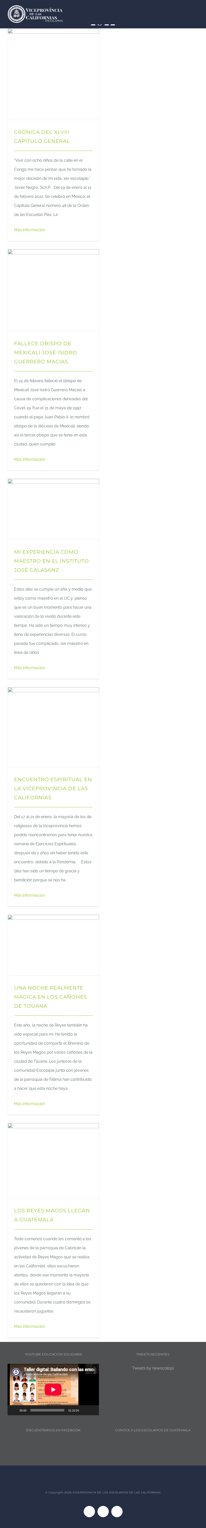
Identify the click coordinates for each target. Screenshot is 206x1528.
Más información (29, 230)
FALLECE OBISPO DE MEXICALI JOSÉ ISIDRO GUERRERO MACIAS (45, 353)
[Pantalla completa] (92, 1410)
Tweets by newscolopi (153, 1368)
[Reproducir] (14, 1410)
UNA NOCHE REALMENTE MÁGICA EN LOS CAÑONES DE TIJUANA (50, 997)
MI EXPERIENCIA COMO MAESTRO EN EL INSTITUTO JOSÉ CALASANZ (51, 561)
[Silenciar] (84, 1410)
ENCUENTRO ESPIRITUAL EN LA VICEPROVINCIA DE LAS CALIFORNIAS (53, 788)
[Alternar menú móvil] (196, 9)
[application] (53, 1389)
